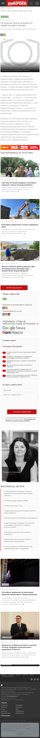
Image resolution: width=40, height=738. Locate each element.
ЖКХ (17, 709)
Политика (19, 707)
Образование (20, 711)
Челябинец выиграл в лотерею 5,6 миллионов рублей (21, 361)
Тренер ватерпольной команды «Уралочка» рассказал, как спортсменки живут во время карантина (18, 493)
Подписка (25, 675)
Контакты (11, 675)
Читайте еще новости (14, 288)
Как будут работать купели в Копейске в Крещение (19, 365)
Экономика (19, 705)
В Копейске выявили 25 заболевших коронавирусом (20, 518)
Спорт (3, 709)
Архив (31, 675)
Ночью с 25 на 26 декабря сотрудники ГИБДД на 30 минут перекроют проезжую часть (22, 376)
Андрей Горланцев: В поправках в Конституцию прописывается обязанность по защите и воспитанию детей (19, 525)
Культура (4, 707)
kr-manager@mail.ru (12, 696)
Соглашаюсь (20, 733)
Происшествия (5, 713)
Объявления (5, 716)
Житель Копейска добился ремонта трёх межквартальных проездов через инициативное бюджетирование (18, 268)
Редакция (4, 675)
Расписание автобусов (7, 676)
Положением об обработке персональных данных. (20, 420)
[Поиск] (31, 3)
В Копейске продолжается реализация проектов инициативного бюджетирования (19, 593)
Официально (20, 713)
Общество (4, 705)
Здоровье (4, 711)
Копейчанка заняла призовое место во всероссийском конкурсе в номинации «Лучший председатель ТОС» (22, 371)
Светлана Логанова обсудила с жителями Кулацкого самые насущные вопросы (19, 184)
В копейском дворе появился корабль (16, 500)
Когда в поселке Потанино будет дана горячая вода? (21, 353)
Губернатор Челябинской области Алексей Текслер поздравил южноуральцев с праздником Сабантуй (19, 647)
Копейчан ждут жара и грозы (13, 506)
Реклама (18, 675)
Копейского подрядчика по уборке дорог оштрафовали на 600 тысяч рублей (19, 357)
